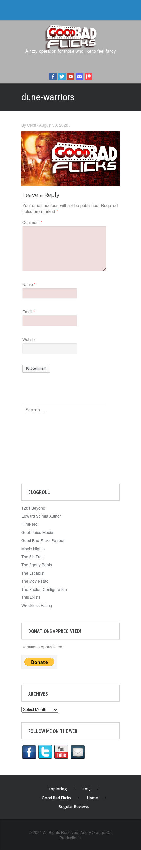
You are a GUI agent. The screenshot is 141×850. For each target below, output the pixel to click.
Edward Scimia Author (41, 516)
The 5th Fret (32, 556)
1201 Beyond (33, 508)
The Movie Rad (35, 581)
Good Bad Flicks (56, 798)
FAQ (87, 789)
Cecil (31, 125)
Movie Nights (33, 548)
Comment (32, 222)
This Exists (30, 597)
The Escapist (32, 573)
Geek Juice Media (37, 532)
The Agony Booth (36, 564)
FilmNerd (29, 524)
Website (29, 339)
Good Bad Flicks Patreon (43, 540)
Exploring (58, 789)
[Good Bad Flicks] (70, 36)
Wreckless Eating (36, 605)
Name (29, 284)
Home (92, 798)
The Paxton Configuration (44, 589)
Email (28, 311)
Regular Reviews (74, 806)
